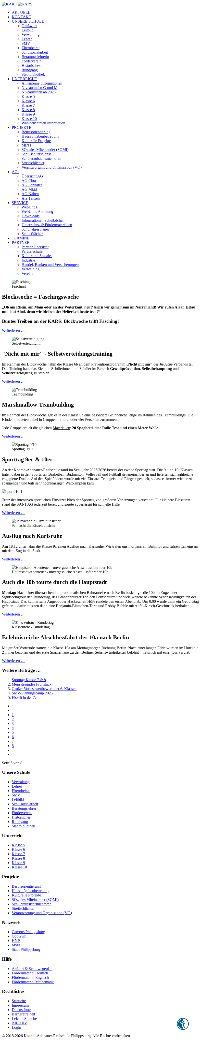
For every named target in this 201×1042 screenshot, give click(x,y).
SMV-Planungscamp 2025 (32, 693)
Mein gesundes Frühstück (31, 684)
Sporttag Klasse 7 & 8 (29, 680)
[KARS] (17, 4)
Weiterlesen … (13, 330)
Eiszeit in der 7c (24, 697)
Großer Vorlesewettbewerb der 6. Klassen (44, 689)
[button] (28, 21)
